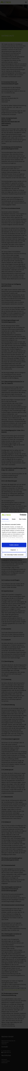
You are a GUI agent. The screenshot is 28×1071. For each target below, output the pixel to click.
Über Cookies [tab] (22, 519)
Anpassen (13, 549)
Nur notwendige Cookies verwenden (14, 554)
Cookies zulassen (14, 545)
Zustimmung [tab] (5, 519)
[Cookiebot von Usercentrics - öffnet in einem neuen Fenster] (20, 515)
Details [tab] (14, 519)
